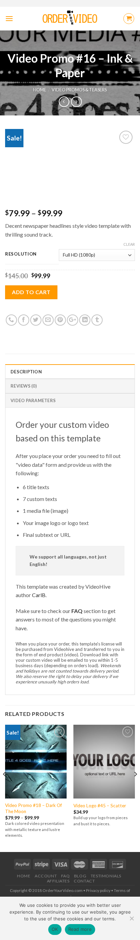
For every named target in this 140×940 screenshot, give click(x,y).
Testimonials (106, 875)
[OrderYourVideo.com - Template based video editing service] (70, 18)
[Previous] (4, 787)
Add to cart (31, 292)
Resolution (21, 254)
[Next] (135, 787)
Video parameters (33, 400)
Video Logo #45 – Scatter (99, 805)
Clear (129, 244)
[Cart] (128, 18)
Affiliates (58, 880)
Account (46, 875)
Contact (84, 880)
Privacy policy (98, 890)
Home (39, 89)
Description (26, 371)
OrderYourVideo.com (62, 890)
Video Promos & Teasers (79, 89)
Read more (80, 929)
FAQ (77, 611)
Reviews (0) (24, 386)
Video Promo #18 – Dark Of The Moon (33, 808)
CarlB (39, 595)
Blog (80, 875)
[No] (131, 920)
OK (55, 929)
